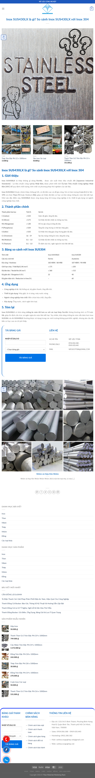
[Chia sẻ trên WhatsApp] (37, 492)
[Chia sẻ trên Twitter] (45, 492)
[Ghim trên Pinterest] (54, 492)
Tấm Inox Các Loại (39, 158)
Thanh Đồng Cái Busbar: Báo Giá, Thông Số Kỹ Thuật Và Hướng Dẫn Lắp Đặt (33, 603)
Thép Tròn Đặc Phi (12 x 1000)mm (14, 158)
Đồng (4, 536)
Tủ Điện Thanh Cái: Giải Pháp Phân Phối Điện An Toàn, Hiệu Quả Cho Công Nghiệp (35, 599)
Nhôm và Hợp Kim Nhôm (47, 474)
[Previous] (2, 146)
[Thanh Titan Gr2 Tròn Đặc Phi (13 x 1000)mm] (78, 139)
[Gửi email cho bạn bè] (50, 492)
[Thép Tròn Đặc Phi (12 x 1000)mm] (16, 139)
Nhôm (4, 532)
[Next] (93, 146)
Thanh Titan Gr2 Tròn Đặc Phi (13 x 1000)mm (77, 159)
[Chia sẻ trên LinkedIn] (58, 492)
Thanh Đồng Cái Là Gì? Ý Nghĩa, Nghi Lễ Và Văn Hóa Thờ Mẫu (26, 608)
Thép (4, 527)
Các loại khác (7, 541)
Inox (3, 514)
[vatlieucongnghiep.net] (47, 8)
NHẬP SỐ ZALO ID (12, 339)
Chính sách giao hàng (36, 736)
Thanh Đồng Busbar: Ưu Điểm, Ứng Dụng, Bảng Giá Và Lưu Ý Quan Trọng (31, 612)
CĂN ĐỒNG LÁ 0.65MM (12, 595)
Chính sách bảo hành (36, 748)
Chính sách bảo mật (36, 725)
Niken (4, 523)
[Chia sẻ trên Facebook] (41, 492)
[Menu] (3, 8)
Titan (4, 518)
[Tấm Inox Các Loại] (47, 139)
